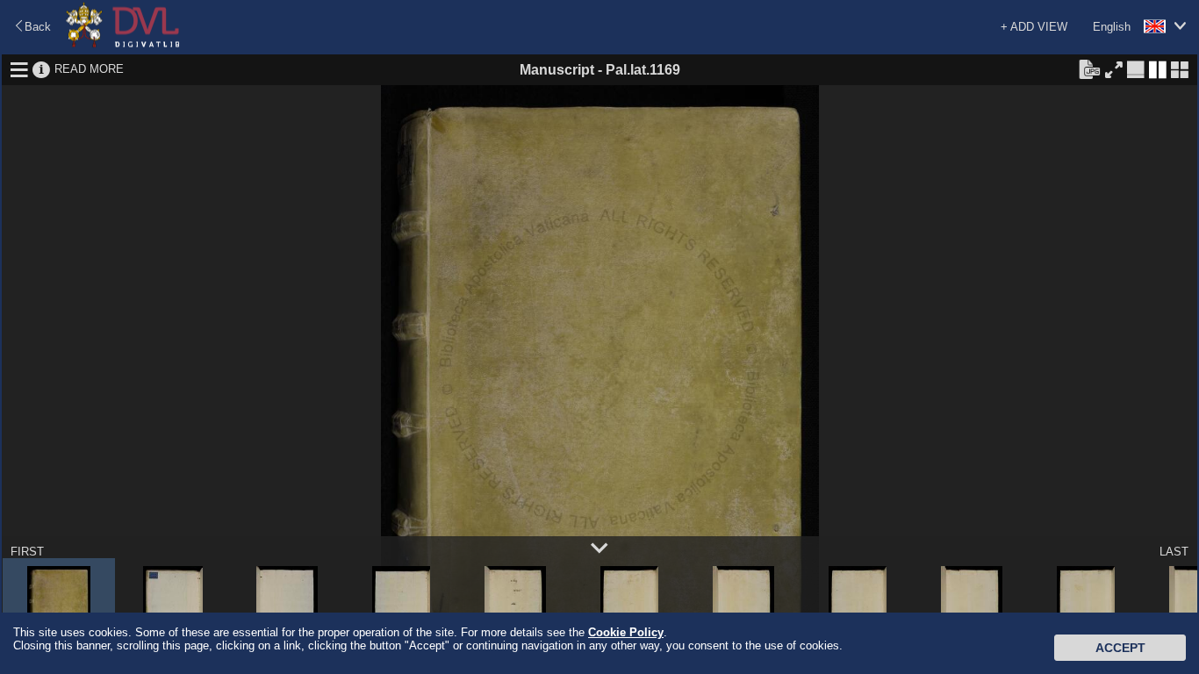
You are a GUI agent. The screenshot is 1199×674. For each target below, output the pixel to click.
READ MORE (89, 68)
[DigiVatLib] (123, 44)
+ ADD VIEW (1034, 26)
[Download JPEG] (1089, 68)
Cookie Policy (626, 632)
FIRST (27, 551)
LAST (1174, 551)
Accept (1120, 648)
